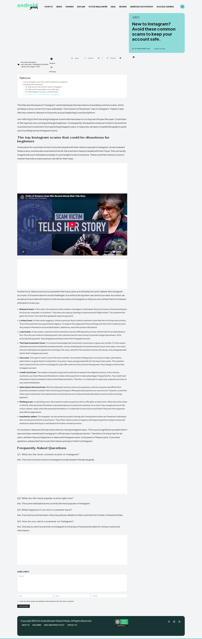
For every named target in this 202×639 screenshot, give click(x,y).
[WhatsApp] (51, 67)
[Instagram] (174, 622)
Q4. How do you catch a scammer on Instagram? (42, 94)
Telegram (52, 63)
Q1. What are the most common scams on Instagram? (43, 87)
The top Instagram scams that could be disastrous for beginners (45, 82)
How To (136, 17)
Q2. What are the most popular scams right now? (42, 89)
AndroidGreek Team (143, 48)
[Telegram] (51, 59)
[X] (179, 622)
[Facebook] (169, 622)
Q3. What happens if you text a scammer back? (41, 92)
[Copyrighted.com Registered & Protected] (121, 626)
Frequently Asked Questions (33, 84)
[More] (120, 58)
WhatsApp (52, 71)
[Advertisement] (72, 178)
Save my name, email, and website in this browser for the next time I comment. (47, 601)
